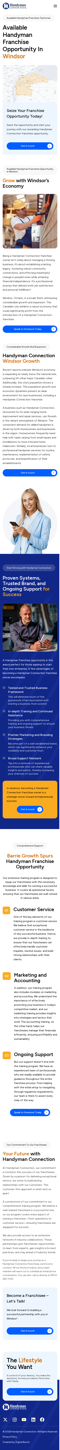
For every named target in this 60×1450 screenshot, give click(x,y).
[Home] (15, 6)
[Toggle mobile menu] (55, 6)
